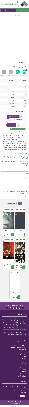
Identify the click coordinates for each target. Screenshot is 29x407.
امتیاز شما (26, 166)
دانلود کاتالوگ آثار (7, 337)
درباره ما (24, 356)
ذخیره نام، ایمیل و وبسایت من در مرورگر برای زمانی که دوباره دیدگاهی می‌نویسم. (15, 192)
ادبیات (23, 15)
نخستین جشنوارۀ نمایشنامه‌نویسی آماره (18, 347)
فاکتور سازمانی (23, 375)
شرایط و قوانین (23, 353)
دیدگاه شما (25, 179)
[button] (26, 10)
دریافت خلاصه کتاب (11, 125)
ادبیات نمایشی (16, 15)
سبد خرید (24, 369)
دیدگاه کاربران (13, 129)
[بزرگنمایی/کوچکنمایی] (10, 406)
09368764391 (23, 393)
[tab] (21, 129)
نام (27, 168)
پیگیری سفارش (23, 367)
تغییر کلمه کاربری (22, 373)
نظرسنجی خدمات (22, 349)
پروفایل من (24, 371)
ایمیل (26, 173)
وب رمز (10, 403)
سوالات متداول (23, 355)
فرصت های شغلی (22, 351)
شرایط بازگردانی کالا (22, 377)
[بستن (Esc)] (15, 406)
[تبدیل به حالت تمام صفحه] (12, 406)
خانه (27, 15)
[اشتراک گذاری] (13, 406)
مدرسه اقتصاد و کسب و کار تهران (19, 345)
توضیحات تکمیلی (21, 129)
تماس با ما (24, 358)
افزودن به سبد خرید (12, 117)
